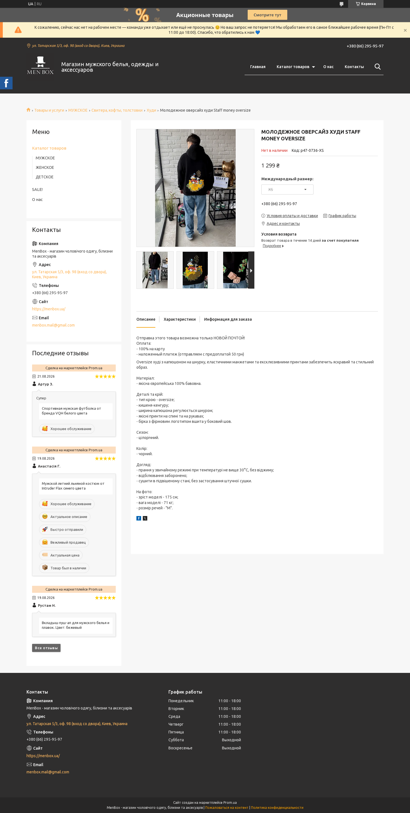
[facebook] (138, 519)
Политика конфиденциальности (277, 807)
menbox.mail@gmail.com (53, 325)
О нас (328, 66)
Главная (258, 66)
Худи (151, 110)
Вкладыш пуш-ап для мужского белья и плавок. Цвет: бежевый (75, 625)
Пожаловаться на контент (227, 807)
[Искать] (377, 67)
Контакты (354, 66)
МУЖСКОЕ (78, 110)
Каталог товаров (293, 66)
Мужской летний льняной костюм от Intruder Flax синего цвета (73, 485)
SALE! (37, 189)
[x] (145, 519)
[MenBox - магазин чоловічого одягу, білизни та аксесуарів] (40, 67)
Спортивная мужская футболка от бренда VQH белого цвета (71, 410)
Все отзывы (46, 648)
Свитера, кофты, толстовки (117, 110)
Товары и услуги (49, 110)
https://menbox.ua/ (48, 309)
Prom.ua (230, 802)
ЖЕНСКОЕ (45, 167)
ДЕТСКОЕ (45, 177)
